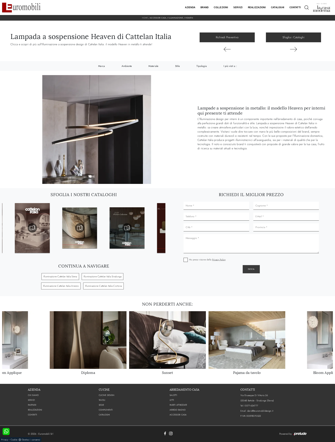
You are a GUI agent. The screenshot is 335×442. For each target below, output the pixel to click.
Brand (204, 7)
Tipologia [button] (201, 66)
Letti (172, 400)
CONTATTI (32, 414)
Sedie (101, 405)
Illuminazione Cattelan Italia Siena (60, 276)
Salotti (173, 395)
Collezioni (221, 7)
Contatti (295, 7)
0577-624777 (251, 405)
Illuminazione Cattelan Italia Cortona (103, 286)
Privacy (4, 439)
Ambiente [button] (127, 66)
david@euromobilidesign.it (260, 410)
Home (145, 17)
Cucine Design (106, 395)
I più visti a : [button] (230, 66)
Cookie (14, 439)
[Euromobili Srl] (21, 7)
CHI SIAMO (33, 395)
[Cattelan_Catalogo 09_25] (79, 228)
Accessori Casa (158, 17)
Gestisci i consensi (31, 439)
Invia (251, 269)
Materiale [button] (153, 66)
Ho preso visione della (207, 259)
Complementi (106, 409)
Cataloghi (277, 7)
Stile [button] (177, 66)
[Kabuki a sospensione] (293, 49)
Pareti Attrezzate (178, 405)
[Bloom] (227, 49)
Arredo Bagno (177, 409)
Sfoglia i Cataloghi (293, 37)
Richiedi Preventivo (227, 37)
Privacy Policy (219, 259)
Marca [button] (101, 66)
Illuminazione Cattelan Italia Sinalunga (103, 276)
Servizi (238, 7)
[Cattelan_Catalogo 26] (127, 228)
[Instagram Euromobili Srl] (170, 433)
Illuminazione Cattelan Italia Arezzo (61, 286)
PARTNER (32, 405)
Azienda (190, 7)
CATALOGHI (104, 414)
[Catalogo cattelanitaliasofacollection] (32, 228)
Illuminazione (175, 17)
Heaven (189, 17)
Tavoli (102, 400)
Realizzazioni (257, 7)
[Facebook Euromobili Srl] (165, 433)
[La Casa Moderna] (321, 7)
